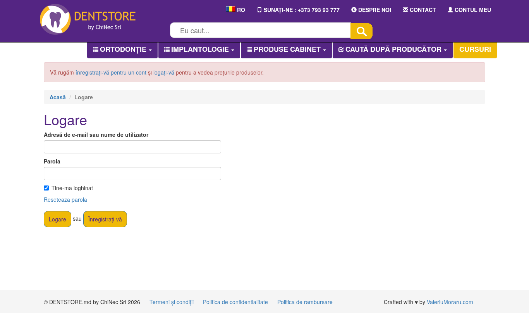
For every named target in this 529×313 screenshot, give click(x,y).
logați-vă (163, 72)
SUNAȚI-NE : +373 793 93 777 (301, 10)
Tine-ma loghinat (72, 188)
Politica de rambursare (305, 302)
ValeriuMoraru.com (450, 302)
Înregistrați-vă (105, 219)
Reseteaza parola (65, 199)
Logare (57, 219)
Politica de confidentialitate (235, 302)
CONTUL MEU (472, 10)
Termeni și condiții (171, 302)
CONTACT (422, 10)
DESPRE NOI (374, 10)
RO (240, 10)
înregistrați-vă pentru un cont (111, 72)
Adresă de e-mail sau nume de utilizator (96, 134)
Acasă (58, 97)
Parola (52, 161)
